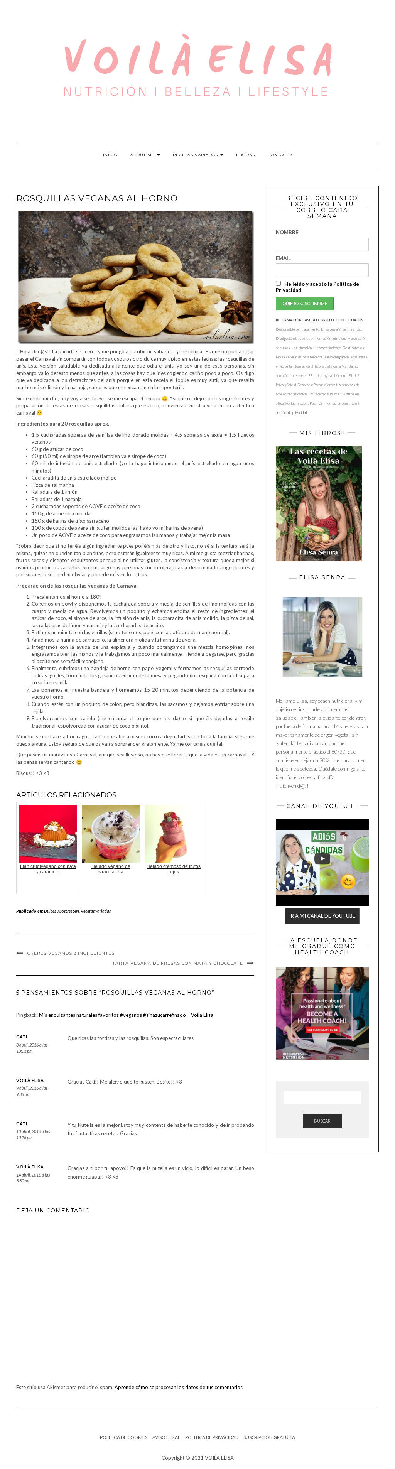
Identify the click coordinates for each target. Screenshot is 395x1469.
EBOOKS (245, 154)
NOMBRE (287, 232)
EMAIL (283, 258)
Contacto (280, 154)
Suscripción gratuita (269, 1437)
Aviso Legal (166, 1437)
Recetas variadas (196, 154)
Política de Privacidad (211, 1437)
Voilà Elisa (30, 1080)
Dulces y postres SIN (61, 910)
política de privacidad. (291, 412)
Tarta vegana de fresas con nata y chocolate (177, 963)
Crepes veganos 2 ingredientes (71, 953)
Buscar (322, 1120)
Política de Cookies (123, 1437)
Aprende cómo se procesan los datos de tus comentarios (179, 1387)
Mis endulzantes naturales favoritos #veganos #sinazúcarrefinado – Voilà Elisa (126, 1015)
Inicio (110, 154)
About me (143, 154)
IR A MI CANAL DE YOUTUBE (322, 916)
